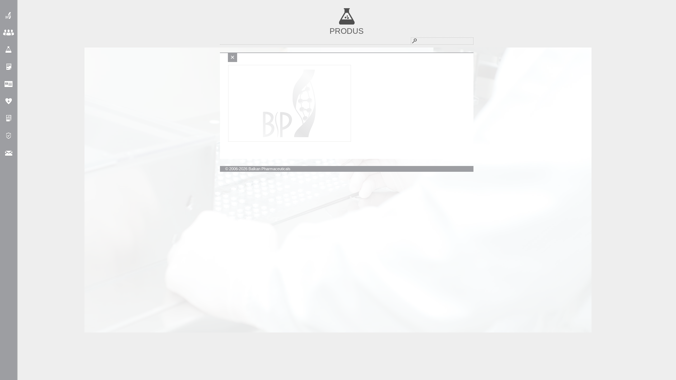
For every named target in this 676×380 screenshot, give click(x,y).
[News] (8, 66)
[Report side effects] (8, 101)
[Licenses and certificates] (8, 118)
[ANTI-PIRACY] (8, 135)
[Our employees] (8, 84)
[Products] (8, 49)
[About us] (8, 32)
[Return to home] (8, 15)
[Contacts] (8, 152)
